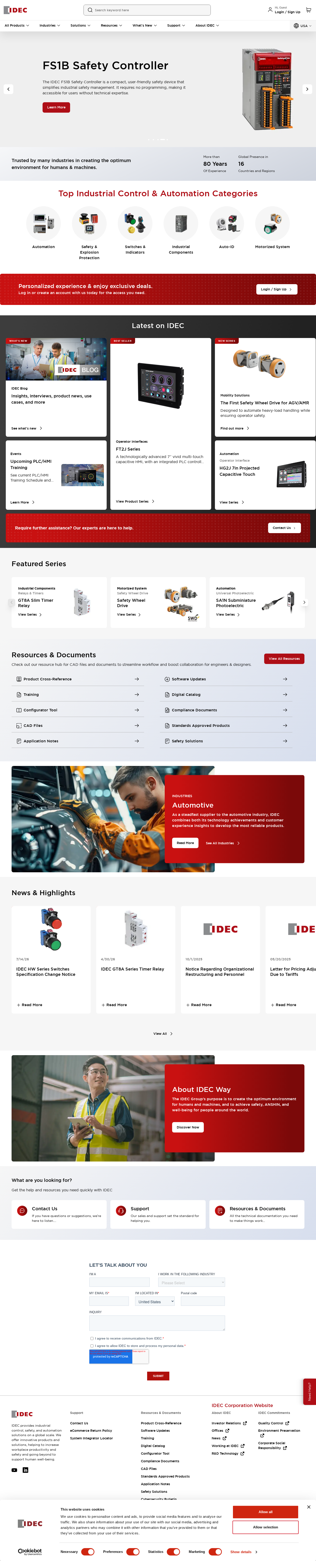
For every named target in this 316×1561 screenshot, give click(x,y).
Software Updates (155, 1431)
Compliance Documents (160, 1461)
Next (304, 602)
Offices (217, 1431)
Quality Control (270, 1423)
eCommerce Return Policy (91, 1431)
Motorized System (272, 246)
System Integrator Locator (91, 1438)
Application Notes (155, 1484)
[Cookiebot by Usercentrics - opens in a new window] (30, 1552)
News (216, 1438)
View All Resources (284, 658)
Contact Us (79, 1423)
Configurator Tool (155, 1453)
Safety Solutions (154, 1492)
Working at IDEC (225, 1446)
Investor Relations (226, 1423)
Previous (11, 602)
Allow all (266, 1512)
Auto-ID (226, 246)
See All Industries (220, 843)
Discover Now (188, 1127)
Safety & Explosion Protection (89, 252)
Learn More (56, 110)
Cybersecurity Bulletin (159, 1499)
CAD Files (149, 1469)
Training (147, 1438)
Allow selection (265, 1527)
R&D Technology (225, 1453)
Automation (43, 246)
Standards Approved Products (165, 1476)
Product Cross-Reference (161, 1423)
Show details (240, 1552)
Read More (185, 843)
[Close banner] (308, 1507)
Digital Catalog (153, 1446)
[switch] (132, 1551)
